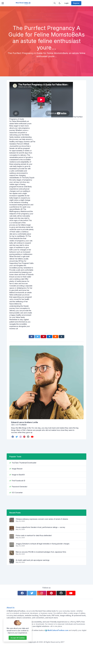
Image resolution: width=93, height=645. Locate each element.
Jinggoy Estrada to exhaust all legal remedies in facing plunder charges (42, 544)
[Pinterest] (43, 336)
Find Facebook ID (18, 481)
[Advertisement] (46, 19)
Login (66, 3)
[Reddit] (55, 336)
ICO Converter (17, 492)
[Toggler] (3, 3)
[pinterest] (24, 437)
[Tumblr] (61, 336)
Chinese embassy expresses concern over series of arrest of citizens (42, 519)
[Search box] (55, 3)
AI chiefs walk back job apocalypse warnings (32, 560)
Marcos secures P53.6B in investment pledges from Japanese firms (41, 552)
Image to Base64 (18, 475)
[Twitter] (37, 336)
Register (76, 3)
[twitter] (17, 437)
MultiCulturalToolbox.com (58, 630)
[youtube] (32, 437)
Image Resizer (17, 469)
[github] (28, 437)
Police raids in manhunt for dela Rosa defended (33, 535)
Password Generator (19, 487)
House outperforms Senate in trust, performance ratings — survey (40, 527)
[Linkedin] (49, 336)
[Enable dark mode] (60, 3)
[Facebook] (31, 336)
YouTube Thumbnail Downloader (24, 463)
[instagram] (20, 437)
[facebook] (13, 437)
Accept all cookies (18, 638)
